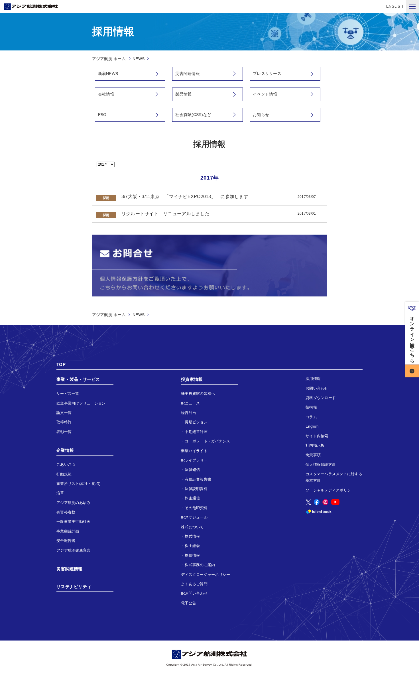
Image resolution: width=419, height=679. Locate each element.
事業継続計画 (67, 531)
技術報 (311, 407)
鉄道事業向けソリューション (80, 403)
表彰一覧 (64, 432)
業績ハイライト (194, 451)
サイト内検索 (317, 436)
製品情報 (183, 94)
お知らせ (261, 114)
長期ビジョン (196, 422)
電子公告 (188, 603)
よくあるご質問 (194, 584)
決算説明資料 (196, 489)
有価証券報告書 (198, 479)
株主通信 (192, 498)
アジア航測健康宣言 (73, 550)
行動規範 (64, 474)
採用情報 (313, 379)
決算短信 (192, 469)
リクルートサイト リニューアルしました (165, 213)
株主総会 (192, 546)
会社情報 (106, 94)
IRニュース (190, 403)
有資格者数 (65, 512)
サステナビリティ (73, 586)
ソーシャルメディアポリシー (330, 490)
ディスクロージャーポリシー (205, 574)
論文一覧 (64, 412)
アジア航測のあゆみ (73, 503)
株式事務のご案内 (200, 565)
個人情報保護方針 (321, 464)
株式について (192, 527)
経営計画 (188, 412)
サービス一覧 (67, 393)
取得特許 (64, 422)
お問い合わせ (317, 388)
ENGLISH (394, 6)
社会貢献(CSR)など (193, 114)
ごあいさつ (65, 464)
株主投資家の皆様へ (198, 393)
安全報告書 (65, 540)
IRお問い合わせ (194, 593)
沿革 (60, 493)
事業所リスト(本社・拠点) (78, 483)
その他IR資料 (196, 508)
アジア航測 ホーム (109, 314)
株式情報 (192, 536)
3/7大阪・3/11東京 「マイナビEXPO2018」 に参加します (184, 196)
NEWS (139, 58)
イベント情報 (265, 94)
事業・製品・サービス (78, 379)
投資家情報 (192, 379)
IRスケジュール (194, 517)
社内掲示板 (315, 445)
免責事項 (313, 455)
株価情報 (192, 555)
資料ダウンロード (321, 398)
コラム (311, 417)
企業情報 (65, 450)
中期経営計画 (196, 432)
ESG (102, 114)
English (312, 426)
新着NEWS (108, 73)
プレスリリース (267, 73)
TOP (61, 364)
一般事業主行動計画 (73, 521)
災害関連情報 (187, 73)
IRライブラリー (194, 460)
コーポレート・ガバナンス (207, 441)
